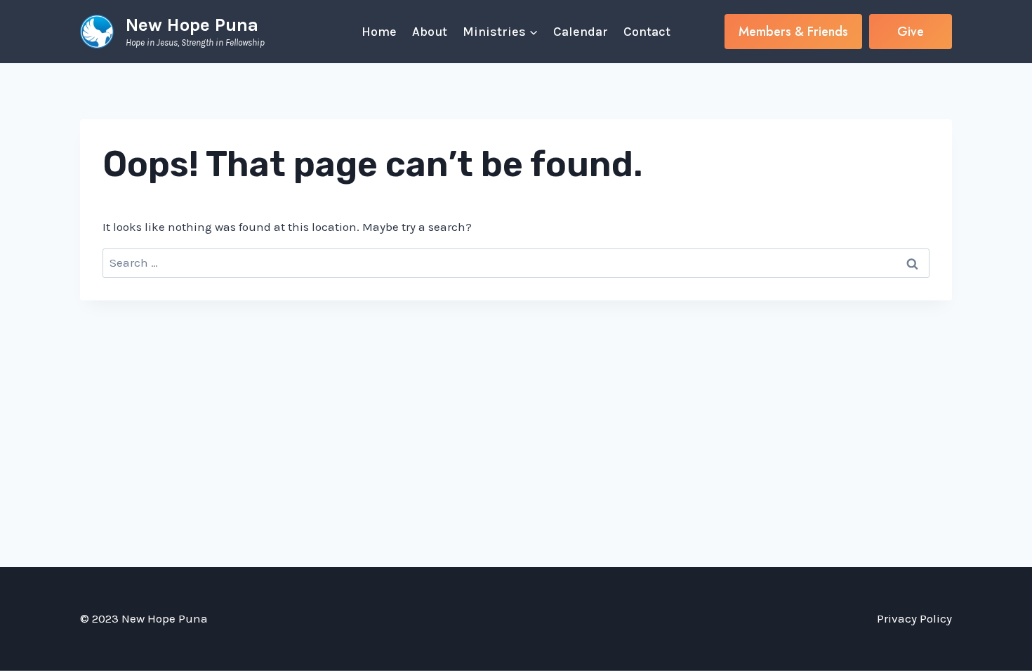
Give (910, 31)
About (429, 31)
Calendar (580, 31)
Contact (646, 31)
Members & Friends (793, 31)
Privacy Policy (914, 618)
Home (379, 31)
